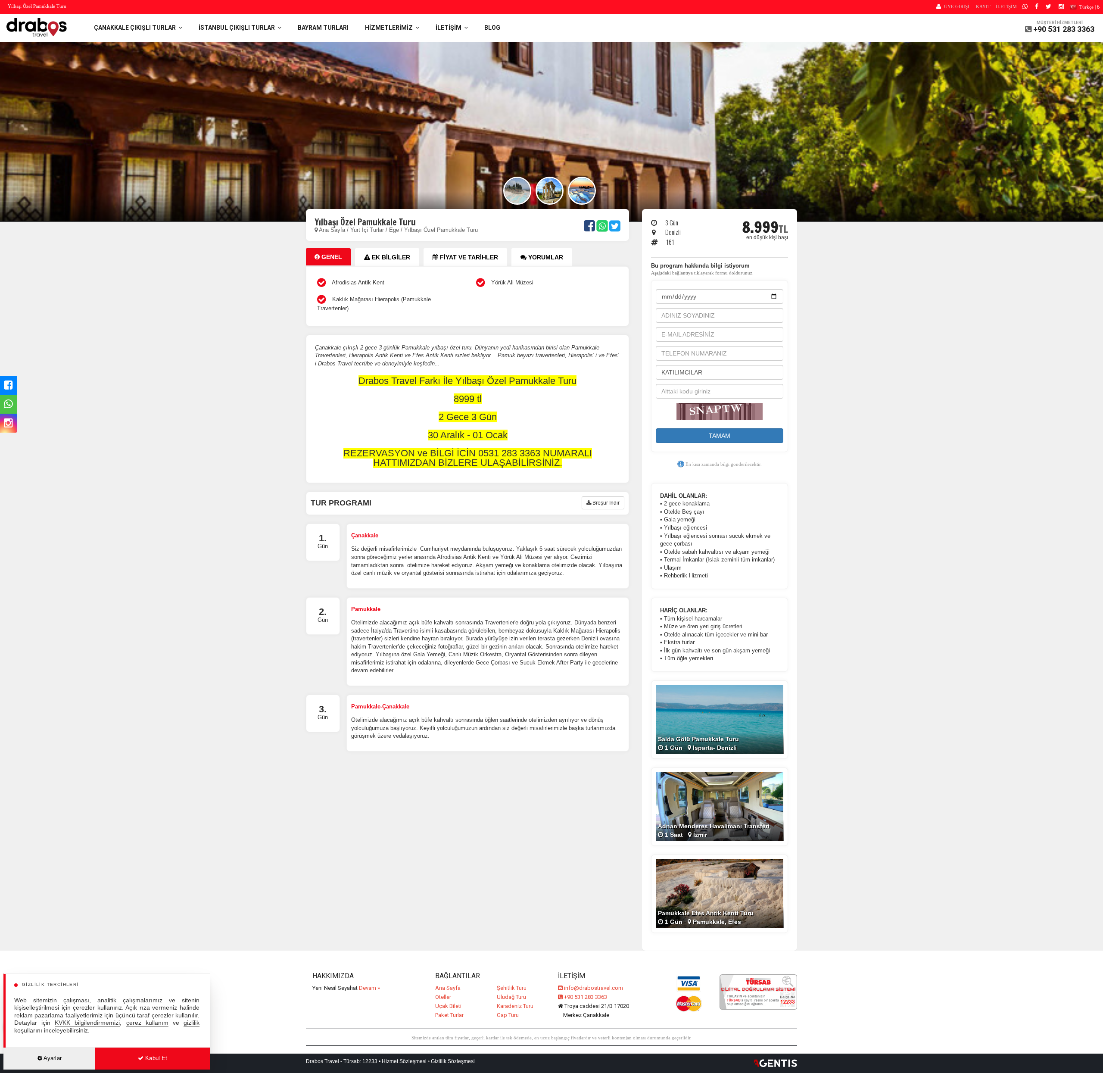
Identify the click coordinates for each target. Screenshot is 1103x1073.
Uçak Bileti (448, 1006)
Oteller (443, 997)
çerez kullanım (147, 1023)
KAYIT (983, 6)
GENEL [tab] (331, 256)
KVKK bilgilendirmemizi (87, 1023)
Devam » (369, 988)
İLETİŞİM (1006, 6)
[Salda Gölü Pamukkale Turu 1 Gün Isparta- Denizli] (719, 719)
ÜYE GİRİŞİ (956, 6)
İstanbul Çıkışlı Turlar (238, 27)
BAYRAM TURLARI (323, 27)
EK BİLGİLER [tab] (390, 257)
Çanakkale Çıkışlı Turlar (136, 27)
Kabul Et (155, 1058)
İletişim (450, 27)
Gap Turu (508, 1015)
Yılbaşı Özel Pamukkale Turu (441, 230)
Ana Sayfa (332, 230)
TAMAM (719, 435)
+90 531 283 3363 (1063, 29)
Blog (492, 27)
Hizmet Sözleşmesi (404, 1061)
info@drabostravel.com (593, 988)
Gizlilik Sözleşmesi (453, 1061)
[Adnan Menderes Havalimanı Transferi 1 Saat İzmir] (719, 806)
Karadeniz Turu (515, 1006)
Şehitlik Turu (512, 988)
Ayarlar (52, 1058)
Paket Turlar (449, 1015)
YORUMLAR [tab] (545, 257)
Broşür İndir (605, 503)
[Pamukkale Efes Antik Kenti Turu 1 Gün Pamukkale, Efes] (719, 893)
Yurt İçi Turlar (368, 230)
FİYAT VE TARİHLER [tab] (468, 257)
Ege (394, 230)
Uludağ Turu (511, 997)
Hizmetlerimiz (390, 27)
